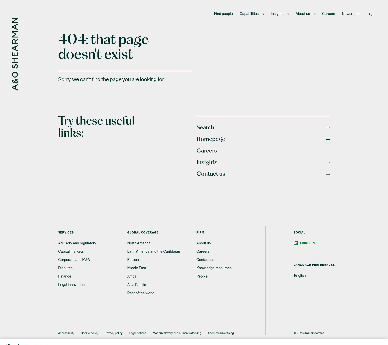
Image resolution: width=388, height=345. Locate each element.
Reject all (299, 332)
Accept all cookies (332, 332)
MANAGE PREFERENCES (264, 332)
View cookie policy (123, 340)
